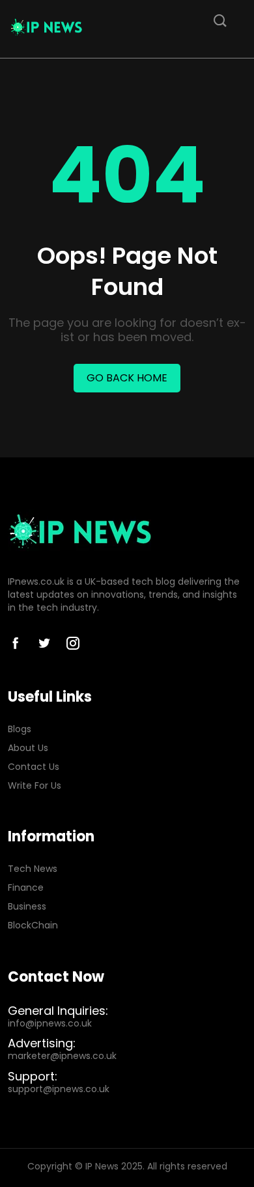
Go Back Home (127, 377)
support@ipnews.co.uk (58, 1089)
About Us (28, 748)
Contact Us (33, 766)
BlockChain (33, 925)
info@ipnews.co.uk (50, 1023)
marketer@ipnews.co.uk (62, 1056)
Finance (26, 887)
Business (27, 906)
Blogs (19, 729)
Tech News (32, 868)
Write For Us (34, 785)
